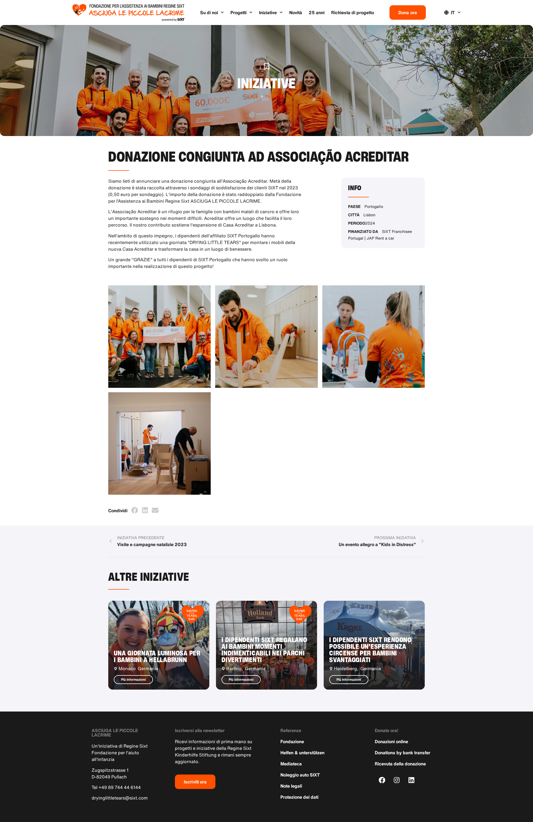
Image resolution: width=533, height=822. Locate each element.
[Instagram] (396, 780)
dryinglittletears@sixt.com (120, 798)
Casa (253, 96)
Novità (295, 12)
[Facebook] (382, 780)
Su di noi (209, 12)
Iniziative (268, 12)
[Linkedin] (411, 780)
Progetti (238, 12)
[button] (134, 510)
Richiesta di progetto (352, 12)
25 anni (317, 12)
